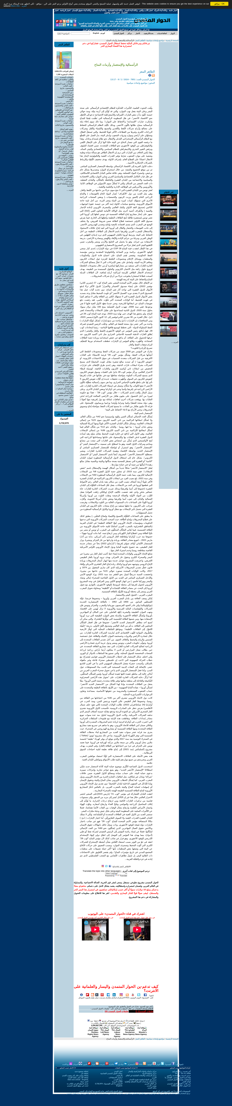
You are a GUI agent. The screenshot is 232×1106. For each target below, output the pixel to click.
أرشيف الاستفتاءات (115, 1077)
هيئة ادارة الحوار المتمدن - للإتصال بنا (178, 1077)
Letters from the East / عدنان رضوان (64, 379)
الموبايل (81, 998)
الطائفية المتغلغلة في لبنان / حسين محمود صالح (65, 395)
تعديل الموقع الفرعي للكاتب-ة (77, 1084)
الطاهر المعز (140, 40)
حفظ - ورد (94, 1021)
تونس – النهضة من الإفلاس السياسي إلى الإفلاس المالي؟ (65, 157)
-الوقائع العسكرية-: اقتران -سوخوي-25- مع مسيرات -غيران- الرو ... (65, 273)
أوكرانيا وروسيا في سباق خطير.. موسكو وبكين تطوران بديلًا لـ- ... (65, 293)
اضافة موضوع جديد (81, 1071)
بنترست (102, 998)
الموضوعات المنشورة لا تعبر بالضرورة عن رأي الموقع (171, 1091)
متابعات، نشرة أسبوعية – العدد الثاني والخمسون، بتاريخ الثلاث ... (64, 105)
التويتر (138, 998)
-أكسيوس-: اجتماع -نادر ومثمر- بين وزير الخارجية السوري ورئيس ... (64, 315)
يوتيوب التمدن (151, 1086)
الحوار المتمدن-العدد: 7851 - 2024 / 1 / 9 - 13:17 (132, 79)
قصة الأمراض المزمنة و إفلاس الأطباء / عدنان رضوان (64, 373)
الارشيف (119, 1075)
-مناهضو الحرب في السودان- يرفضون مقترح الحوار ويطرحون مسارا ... (64, 334)
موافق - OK (219, 4)
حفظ (138, 1023)
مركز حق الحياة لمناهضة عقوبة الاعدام (142, 1080)
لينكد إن (121, 1064)
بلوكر (92, 998)
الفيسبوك (145, 998)
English (119, 1086)
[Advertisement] (168, 78)
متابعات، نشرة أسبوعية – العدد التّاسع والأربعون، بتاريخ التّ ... (64, 164)
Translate (123, 876)
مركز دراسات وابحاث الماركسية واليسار (142, 1071)
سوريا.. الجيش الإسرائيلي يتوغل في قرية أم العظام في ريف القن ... (64, 307)
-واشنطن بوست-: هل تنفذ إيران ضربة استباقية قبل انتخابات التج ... (64, 321)
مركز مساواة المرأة (149, 1073)
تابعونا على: (151, 996)
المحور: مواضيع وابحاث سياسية (141, 83)
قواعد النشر (186, 1082)
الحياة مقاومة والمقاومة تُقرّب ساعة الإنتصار (64, 148)
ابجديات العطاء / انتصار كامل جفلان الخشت (64, 357)
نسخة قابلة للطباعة (136, 1021)
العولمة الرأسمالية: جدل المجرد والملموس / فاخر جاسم (64, 384)
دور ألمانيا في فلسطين (63, 110)
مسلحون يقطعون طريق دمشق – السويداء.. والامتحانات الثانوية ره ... (64, 287)
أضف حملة (84, 1082)
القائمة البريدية (117, 1082)
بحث (130, 1023)
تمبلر (97, 998)
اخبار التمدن (118, 1071)
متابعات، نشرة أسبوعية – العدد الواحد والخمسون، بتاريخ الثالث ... (64, 124)
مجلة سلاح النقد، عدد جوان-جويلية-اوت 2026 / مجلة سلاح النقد (64, 362)
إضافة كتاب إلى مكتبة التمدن (78, 1077)
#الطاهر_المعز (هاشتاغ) (121, 866)
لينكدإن (114, 998)
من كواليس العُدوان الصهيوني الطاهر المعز (65, 113)
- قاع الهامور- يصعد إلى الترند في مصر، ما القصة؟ (64, 280)
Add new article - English (78, 1080)
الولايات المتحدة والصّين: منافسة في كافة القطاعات (64, 79)
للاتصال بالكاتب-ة (98, 1023)
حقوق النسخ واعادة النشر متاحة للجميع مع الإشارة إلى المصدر (101, 1091)
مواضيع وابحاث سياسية (155, 40)
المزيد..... (174, 342)
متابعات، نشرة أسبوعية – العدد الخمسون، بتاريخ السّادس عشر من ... (64, 138)
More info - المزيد (19, 6)
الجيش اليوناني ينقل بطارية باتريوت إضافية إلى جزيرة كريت (65, 328)
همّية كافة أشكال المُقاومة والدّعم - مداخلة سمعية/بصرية (64, 131)
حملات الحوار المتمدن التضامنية (111, 1073)
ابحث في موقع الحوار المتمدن (77, 1086)
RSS (127, 998)
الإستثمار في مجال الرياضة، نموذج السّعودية (64, 169)
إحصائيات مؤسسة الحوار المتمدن (179, 1080)
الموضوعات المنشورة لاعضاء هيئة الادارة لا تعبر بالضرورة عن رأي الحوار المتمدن (94, 1093)
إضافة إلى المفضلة (115, 1023)
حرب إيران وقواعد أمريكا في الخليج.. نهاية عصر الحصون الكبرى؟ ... (64, 300)
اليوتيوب (133, 998)
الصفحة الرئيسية (171, 40)
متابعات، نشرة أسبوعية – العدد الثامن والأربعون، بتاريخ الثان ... (64, 179)
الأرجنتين (69, 101)
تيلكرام (108, 998)
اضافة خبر (84, 1073)
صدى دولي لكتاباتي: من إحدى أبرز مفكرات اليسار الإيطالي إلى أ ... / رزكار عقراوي (64, 402)
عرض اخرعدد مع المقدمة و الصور (179, 1075)
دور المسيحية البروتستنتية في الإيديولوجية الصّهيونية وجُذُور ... (65, 95)
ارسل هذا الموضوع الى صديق (112, 1021)
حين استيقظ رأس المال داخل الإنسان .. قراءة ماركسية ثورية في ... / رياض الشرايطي (64, 350)
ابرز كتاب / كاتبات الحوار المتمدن (179, 1084)
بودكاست (65, 1064)
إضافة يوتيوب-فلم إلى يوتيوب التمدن (75, 1075)
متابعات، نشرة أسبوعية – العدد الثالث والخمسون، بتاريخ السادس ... (64, 87)
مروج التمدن (118, 1080)
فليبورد (87, 998)
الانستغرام (121, 998)
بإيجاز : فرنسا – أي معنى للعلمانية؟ (66, 152)
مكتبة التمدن (152, 1088)
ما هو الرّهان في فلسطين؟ (67, 143)
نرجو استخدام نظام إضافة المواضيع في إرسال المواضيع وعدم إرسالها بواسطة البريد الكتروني (157, 1093)
